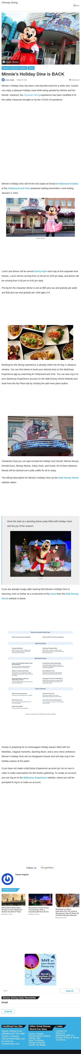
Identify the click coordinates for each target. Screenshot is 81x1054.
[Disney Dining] (10, 5)
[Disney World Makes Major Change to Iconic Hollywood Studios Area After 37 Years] (13, 900)
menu (53, 593)
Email (5, 1002)
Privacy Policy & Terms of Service (67, 1038)
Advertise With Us (65, 1035)
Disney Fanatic (36, 1033)
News (31, 68)
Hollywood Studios (68, 183)
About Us (60, 1033)
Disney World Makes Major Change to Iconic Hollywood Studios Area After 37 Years (12, 910)
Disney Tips (34, 1038)
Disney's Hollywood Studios (14, 68)
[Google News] (47, 867)
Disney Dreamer (37, 1042)
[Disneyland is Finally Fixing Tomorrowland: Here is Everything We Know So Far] (40, 900)
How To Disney (36, 1040)
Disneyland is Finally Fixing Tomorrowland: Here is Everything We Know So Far (39, 910)
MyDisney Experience (35, 777)
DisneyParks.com (11, 1043)
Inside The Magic (37, 1045)
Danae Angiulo (9, 80)
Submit (8, 1011)
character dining (32, 95)
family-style (40, 271)
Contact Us (61, 1031)
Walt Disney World (68, 477)
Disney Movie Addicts (40, 1036)
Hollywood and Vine (19, 188)
